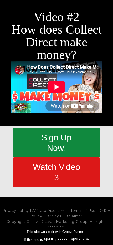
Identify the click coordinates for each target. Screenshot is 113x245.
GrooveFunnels (73, 232)
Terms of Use (82, 210)
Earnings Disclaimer (64, 216)
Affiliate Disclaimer (49, 210)
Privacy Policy (16, 210)
